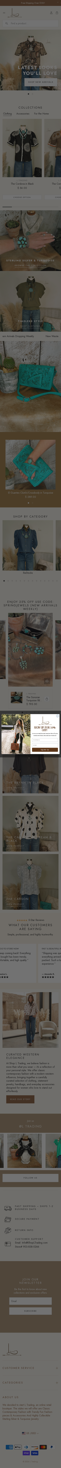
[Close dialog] (57, 716)
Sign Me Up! (45, 750)
